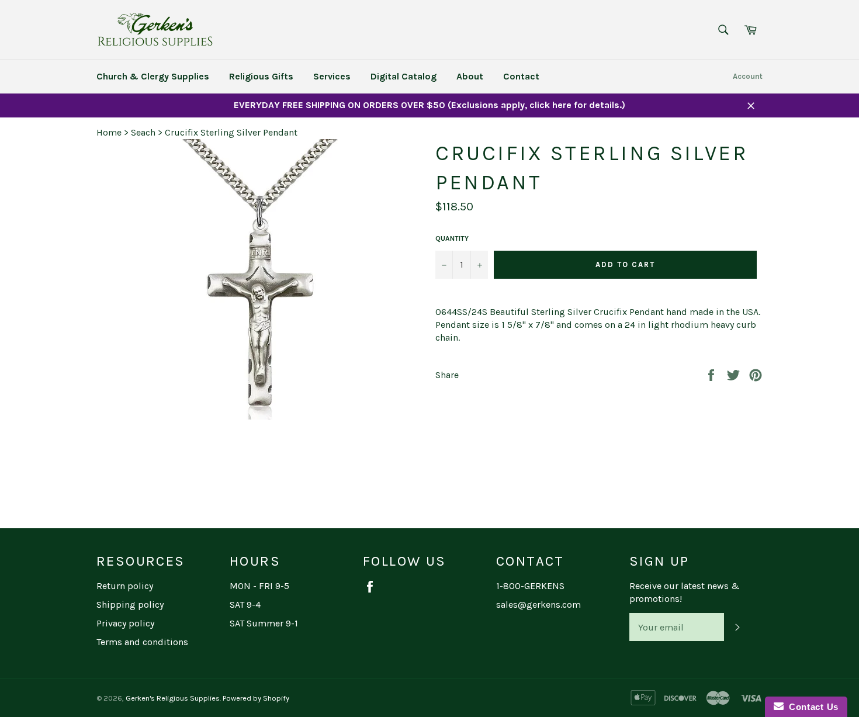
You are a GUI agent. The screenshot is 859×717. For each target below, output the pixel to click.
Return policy (124, 585)
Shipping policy (130, 604)
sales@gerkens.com (538, 604)
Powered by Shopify (256, 698)
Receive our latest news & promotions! (684, 592)
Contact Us (811, 707)
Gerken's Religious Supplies (173, 698)
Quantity (452, 238)
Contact (521, 76)
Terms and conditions (142, 641)
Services (332, 76)
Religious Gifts (261, 76)
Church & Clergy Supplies (152, 76)
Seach (143, 132)
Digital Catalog (403, 76)
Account (748, 76)
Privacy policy (125, 623)
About (469, 76)
